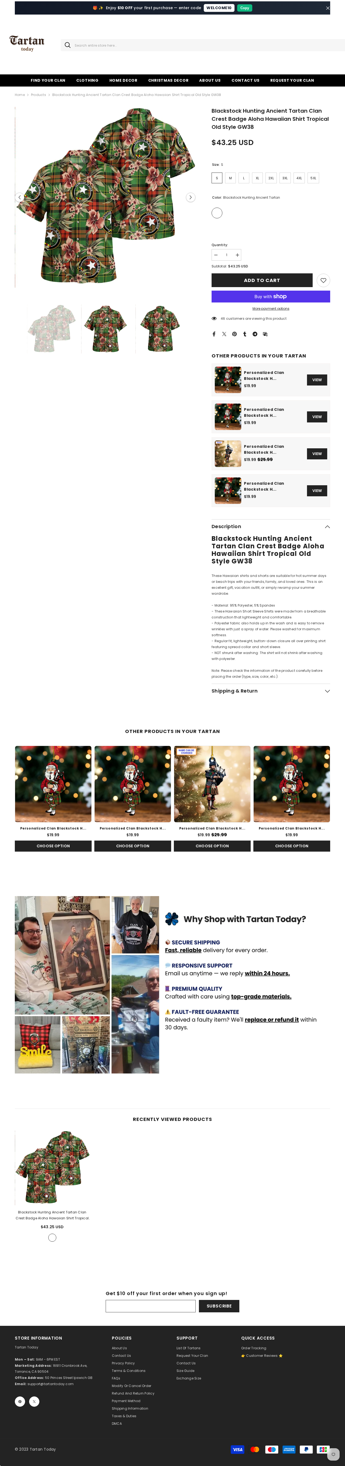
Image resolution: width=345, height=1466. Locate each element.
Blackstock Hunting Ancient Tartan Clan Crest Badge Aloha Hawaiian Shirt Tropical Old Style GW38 (52, 1215)
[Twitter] (224, 333)
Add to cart (262, 280)
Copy (244, 8)
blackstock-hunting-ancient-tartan (52, 1238)
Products (38, 94)
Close (328, 8)
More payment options (271, 308)
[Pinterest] (234, 333)
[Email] (265, 333)
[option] (105, 197)
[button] (19, 197)
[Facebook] (214, 333)
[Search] (66, 45)
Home (20, 94)
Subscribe (219, 1306)
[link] (323, 280)
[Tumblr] (244, 333)
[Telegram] (255, 333)
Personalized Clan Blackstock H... (264, 375)
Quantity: (220, 245)
